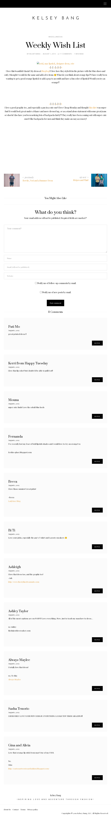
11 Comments (66, 54)
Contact (15, 809)
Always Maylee (14, 679)
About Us (7, 809)
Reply (97, 343)
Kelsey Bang (34, 54)
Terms (23, 809)
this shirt (92, 107)
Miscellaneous (55, 37)
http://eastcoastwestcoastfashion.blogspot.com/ (28, 768)
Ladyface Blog (14, 501)
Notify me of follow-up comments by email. (56, 283)
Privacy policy (32, 809)
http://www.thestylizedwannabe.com (23, 582)
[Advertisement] (55, 141)
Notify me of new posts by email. (56, 292)
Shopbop (45, 71)
